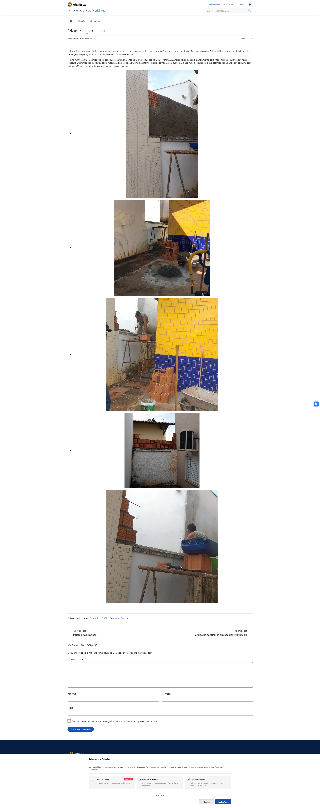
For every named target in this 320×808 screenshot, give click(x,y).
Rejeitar (207, 802)
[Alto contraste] (250, 5)
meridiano (248, 38)
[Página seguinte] (250, 630)
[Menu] (70, 10)
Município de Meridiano (90, 10)
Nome (73, 693)
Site (70, 707)
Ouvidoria (240, 4)
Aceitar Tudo (223, 802)
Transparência (214, 4)
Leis (224, 4)
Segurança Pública (119, 618)
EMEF (104, 618)
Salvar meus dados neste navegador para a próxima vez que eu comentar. (114, 721)
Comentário (77, 659)
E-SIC (231, 4)
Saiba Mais (160, 795)
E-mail (167, 693)
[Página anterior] (70, 630)
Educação (81, 21)
